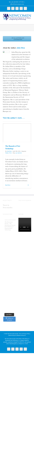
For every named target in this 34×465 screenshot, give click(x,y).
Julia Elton (21, 48)
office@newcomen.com (17, 4)
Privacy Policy (26, 333)
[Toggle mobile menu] (30, 21)
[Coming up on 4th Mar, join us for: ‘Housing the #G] (9, 307)
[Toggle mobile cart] (27, 21)
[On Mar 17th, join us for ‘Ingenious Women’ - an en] (9, 292)
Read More (7, 185)
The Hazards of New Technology (12, 147)
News (10, 153)
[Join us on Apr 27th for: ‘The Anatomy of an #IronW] (9, 252)
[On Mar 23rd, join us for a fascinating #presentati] (9, 284)
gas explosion (19, 153)
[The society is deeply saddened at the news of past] (9, 260)
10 (28, 185)
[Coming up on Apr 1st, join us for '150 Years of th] (9, 276)
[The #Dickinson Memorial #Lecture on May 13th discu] (9, 244)
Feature (7, 153)
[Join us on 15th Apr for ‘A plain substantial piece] (9, 268)
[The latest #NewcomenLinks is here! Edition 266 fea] (9, 236)
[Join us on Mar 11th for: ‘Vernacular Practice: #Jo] (9, 300)
